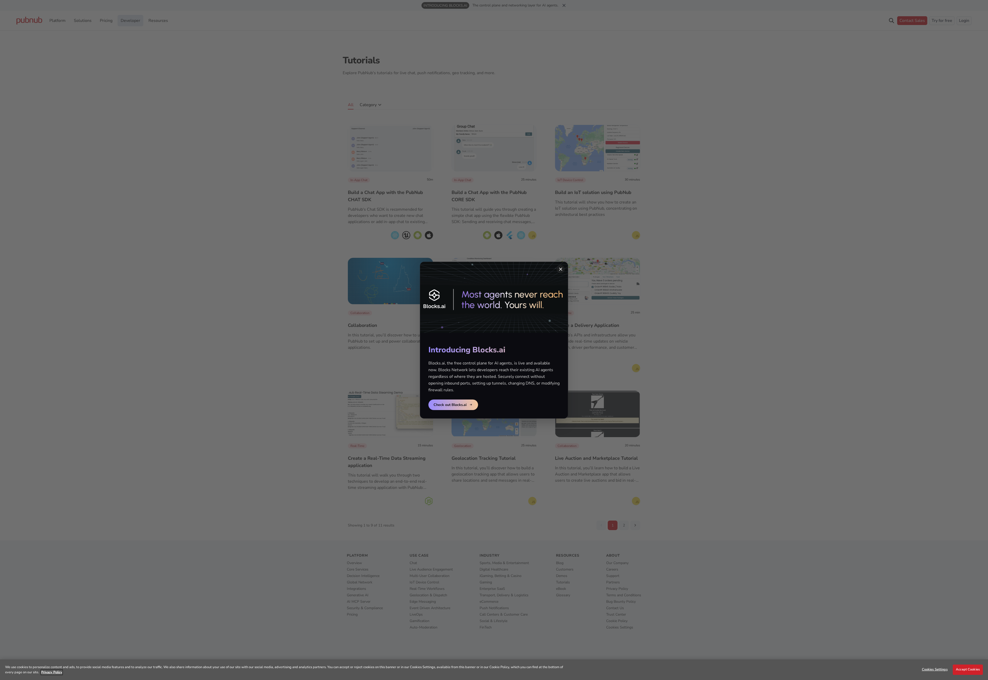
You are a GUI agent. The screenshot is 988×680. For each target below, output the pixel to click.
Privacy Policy (51, 672)
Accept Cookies (968, 669)
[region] (494, 669)
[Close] (561, 269)
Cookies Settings (935, 669)
